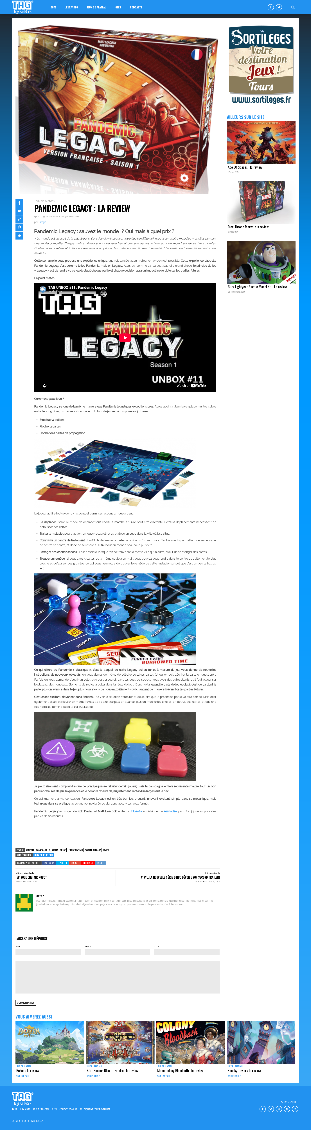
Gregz (42, 222)
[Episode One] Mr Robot (31, 877)
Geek (118, 7)
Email (88, 946)
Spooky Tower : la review (244, 1070)
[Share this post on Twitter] (19, 211)
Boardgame (41, 850)
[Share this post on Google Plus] (19, 219)
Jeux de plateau (96, 7)
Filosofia (53, 850)
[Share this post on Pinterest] (19, 227)
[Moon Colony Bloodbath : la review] (190, 1042)
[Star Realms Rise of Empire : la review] (120, 1042)
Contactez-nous (68, 1109)
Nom (17, 946)
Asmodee (30, 850)
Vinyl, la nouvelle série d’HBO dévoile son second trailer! (180, 877)
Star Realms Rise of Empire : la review (112, 1070)
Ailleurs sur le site (245, 117)
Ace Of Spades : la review (245, 167)
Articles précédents (24, 873)
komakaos (22, 881)
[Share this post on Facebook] (19, 203)
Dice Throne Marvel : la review (248, 226)
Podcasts (136, 7)
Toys (53, 7)
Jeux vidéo (71, 7)
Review (106, 850)
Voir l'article (22, 1076)
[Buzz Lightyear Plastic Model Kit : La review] (261, 262)
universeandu (203, 881)
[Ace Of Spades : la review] (261, 142)
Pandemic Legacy (93, 850)
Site (156, 946)
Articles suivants (212, 873)
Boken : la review (27, 1070)
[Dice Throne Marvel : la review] (261, 202)
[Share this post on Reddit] (19, 236)
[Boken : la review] (49, 1042)
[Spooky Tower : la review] (261, 1042)
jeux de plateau (75, 850)
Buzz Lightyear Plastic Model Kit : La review (257, 286)
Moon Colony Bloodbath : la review (180, 1070)
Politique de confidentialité (95, 1109)
